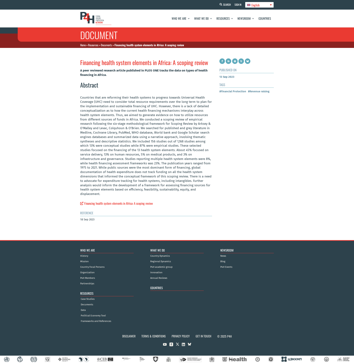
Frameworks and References (96, 321)
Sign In (238, 4)
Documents (106, 45)
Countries (264, 18)
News (223, 256)
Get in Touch (203, 336)
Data (83, 310)
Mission (84, 261)
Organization (87, 272)
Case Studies (88, 299)
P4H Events (226, 267)
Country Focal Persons (92, 267)
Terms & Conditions (153, 336)
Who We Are (179, 18)
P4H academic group (161, 267)
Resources (223, 18)
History (84, 256)
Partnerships (87, 283)
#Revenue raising (258, 91)
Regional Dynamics (160, 261)
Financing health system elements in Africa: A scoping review (118, 203)
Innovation (156, 272)
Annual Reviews (158, 278)
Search (227, 4)
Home (83, 45)
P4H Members (87, 278)
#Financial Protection (232, 91)
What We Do (201, 18)
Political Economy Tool (93, 315)
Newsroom (244, 18)
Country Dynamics (160, 256)
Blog (222, 261)
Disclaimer (129, 336)
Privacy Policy (181, 336)
